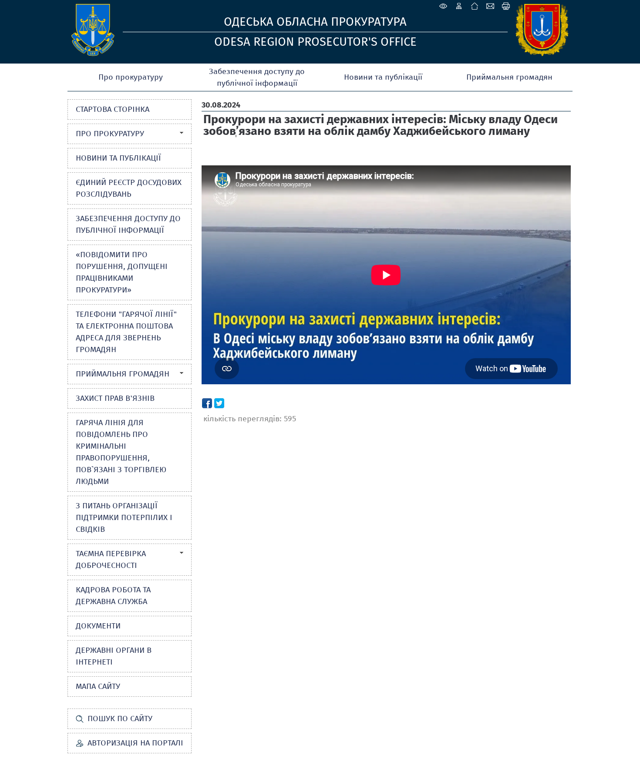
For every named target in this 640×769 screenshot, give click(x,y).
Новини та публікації (383, 77)
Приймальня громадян (509, 77)
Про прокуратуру (130, 77)
